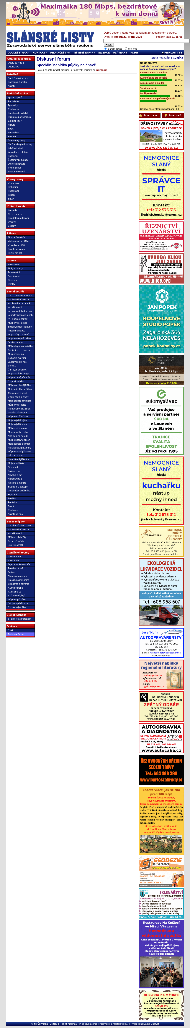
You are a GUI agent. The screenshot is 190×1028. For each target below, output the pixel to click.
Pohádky (12, 502)
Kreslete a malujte (17, 483)
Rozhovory (13, 109)
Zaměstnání (14, 272)
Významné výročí (16, 171)
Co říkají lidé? (15, 121)
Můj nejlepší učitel (17, 599)
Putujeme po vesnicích (19, 117)
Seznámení (13, 276)
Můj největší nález (17, 405)
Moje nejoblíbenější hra (20, 389)
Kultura (11, 125)
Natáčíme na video (17, 576)
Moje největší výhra (17, 420)
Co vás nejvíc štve (17, 607)
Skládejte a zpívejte (18, 486)
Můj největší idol (16, 354)
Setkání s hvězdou (17, 358)
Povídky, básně (15, 568)
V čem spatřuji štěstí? (18, 397)
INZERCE (104, 52)
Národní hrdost (15, 455)
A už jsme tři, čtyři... (17, 595)
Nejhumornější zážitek (19, 408)
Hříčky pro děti (15, 253)
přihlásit (101, 69)
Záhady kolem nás (17, 362)
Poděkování (14, 191)
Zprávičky (13, 105)
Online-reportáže (16, 164)
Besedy (12, 226)
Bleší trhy (12, 280)
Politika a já (14, 471)
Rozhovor (13, 510)
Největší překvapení (18, 412)
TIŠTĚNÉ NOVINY (84, 52)
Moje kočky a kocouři (18, 334)
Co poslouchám (16, 381)
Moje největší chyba (18, 432)
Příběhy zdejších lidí (18, 113)
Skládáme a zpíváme (18, 584)
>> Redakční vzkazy (18, 299)
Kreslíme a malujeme (18, 580)
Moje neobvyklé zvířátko (20, 338)
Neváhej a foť (15, 475)
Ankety (11, 86)
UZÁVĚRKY (120, 52)
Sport (10, 128)
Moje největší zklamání (19, 444)
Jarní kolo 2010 (16, 545)
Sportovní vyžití (148, 88)
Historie (12, 136)
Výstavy (12, 222)
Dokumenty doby (16, 140)
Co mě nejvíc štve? (17, 393)
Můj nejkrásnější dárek (19, 451)
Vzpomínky (13, 183)
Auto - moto (13, 264)
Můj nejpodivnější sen (19, 440)
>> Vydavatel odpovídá (20, 311)
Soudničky (13, 132)
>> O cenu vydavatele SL (21, 295)
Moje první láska (16, 463)
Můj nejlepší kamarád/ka (20, 346)
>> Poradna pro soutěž (20, 303)
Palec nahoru (15, 556)
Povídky (12, 498)
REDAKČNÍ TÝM (60, 52)
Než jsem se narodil (18, 436)
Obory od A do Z (16, 62)
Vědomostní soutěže (18, 241)
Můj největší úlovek (17, 323)
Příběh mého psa (16, 330)
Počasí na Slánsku (17, 82)
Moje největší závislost (19, 401)
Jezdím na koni (15, 342)
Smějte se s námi (16, 249)
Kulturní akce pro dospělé (153, 78)
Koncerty (12, 210)
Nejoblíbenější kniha (18, 459)
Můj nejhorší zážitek (18, 416)
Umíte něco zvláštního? (20, 490)
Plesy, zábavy (15, 214)
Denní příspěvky (16, 541)
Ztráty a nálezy (15, 268)
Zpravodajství (15, 97)
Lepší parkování (148, 93)
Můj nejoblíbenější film (19, 385)
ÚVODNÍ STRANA (18, 52)
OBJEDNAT (14, 66)
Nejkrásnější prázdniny (19, 447)
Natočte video (15, 479)
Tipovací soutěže (16, 237)
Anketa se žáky (15, 514)
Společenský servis (17, 78)
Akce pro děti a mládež (152, 83)
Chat (10, 630)
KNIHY (134, 52)
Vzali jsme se (14, 591)
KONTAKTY (40, 52)
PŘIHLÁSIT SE (173, 52)
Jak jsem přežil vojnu (18, 603)
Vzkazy (11, 195)
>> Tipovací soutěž (17, 319)
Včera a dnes (14, 167)
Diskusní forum (16, 634)
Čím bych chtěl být (17, 369)
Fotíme (11, 572)
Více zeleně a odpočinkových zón (157, 98)
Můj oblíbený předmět (19, 377)
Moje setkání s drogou (19, 373)
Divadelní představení (19, 218)
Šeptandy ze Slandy (18, 160)
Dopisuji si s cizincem (19, 350)
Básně (11, 506)
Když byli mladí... (16, 148)
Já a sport (13, 467)
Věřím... (12, 366)
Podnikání (13, 156)
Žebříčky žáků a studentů (20, 315)
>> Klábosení (15, 307)
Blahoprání (13, 187)
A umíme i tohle (15, 588)
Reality (11, 284)
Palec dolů (13, 560)
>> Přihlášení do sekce (20, 525)
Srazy (11, 198)
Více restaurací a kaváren (153, 72)
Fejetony (12, 494)
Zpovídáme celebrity (18, 152)
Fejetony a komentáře (19, 564)
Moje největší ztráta (17, 424)
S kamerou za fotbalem (19, 619)
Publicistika (13, 101)
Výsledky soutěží (16, 245)
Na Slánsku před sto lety (20, 144)
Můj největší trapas (17, 428)
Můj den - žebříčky (17, 537)
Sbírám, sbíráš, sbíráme (20, 327)
